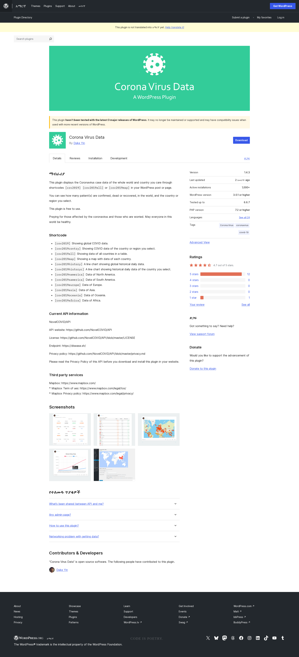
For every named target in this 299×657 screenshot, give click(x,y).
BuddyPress (242, 622)
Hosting (18, 616)
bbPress (240, 616)
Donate (184, 616)
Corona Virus (226, 225)
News (17, 611)
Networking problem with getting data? (74, 536)
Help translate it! (174, 27)
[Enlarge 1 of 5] (86, 418)
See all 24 (244, 217)
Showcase (75, 606)
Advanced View (200, 242)
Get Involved (186, 606)
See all (246, 304)
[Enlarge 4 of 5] (86, 453)
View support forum (202, 334)
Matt (238, 611)
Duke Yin (79, 143)
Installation (95, 158)
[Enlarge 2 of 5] (130, 418)
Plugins (73, 616)
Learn (127, 606)
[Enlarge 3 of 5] (175, 418)
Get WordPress (282, 5)
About (17, 606)
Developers (130, 616)
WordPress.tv (133, 622)
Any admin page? (60, 514)
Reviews (75, 158)
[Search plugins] (50, 38)
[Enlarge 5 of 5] (130, 453)
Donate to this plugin (203, 368)
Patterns (74, 622)
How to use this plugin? (64, 525)
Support (128, 611)
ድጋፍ (247, 158)
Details (57, 158)
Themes (73, 611)
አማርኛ (50, 638)
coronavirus (242, 225)
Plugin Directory (23, 17)
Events (183, 611)
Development (118, 158)
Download (241, 140)
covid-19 (243, 232)
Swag (183, 622)
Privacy (18, 622)
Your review (197, 304)
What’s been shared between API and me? (76, 504)
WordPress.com (244, 606)
